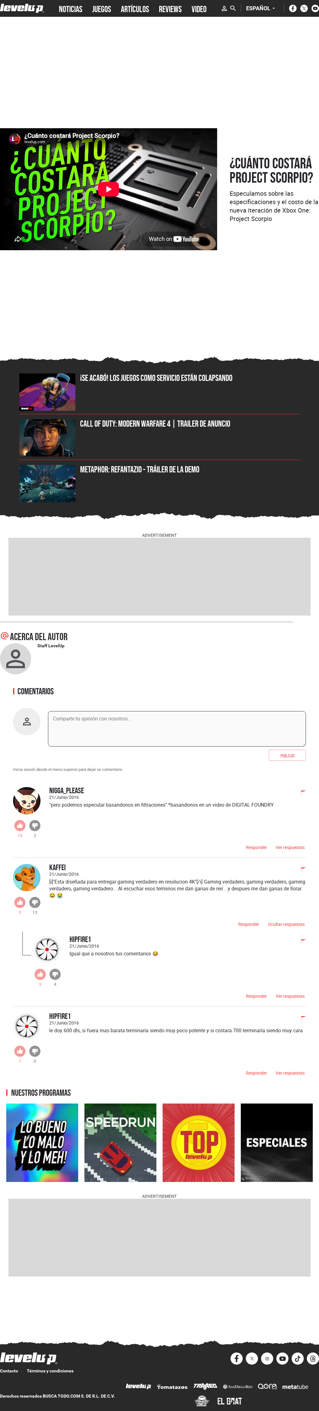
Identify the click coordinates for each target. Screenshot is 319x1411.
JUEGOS (101, 8)
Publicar (287, 755)
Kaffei (57, 867)
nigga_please (66, 790)
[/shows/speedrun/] (120, 1143)
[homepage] (22, 8)
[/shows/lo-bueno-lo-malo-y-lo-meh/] (42, 1143)
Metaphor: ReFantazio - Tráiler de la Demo (139, 469)
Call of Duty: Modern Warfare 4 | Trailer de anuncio (155, 423)
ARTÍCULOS (135, 8)
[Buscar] (233, 8)
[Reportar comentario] (300, 793)
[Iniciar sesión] (224, 8)
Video (199, 8)
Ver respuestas (290, 847)
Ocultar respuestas (286, 924)
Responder (256, 847)
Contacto (9, 1370)
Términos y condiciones (50, 1370)
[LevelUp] (138, 1387)
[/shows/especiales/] (277, 1143)
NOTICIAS (70, 8)
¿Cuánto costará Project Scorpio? (271, 170)
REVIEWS (170, 8)
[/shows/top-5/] (199, 1143)
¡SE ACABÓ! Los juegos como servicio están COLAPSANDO (156, 377)
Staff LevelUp (50, 645)
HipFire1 (80, 939)
